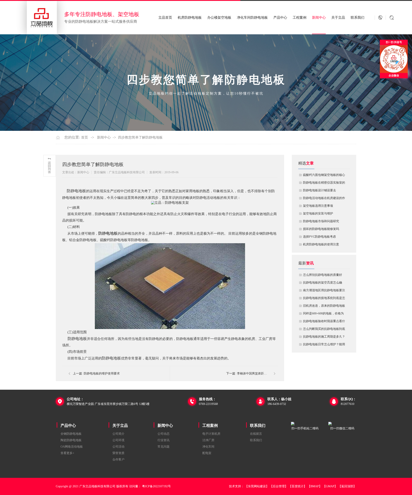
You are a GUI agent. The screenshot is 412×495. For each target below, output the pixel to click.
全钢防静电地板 (71, 433)
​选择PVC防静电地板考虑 (319, 236)
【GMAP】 (330, 486)
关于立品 (338, 17)
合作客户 (118, 459)
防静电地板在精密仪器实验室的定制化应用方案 (324, 184)
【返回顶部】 (347, 486)
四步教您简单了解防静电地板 (140, 137)
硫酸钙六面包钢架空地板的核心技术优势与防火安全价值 (324, 176)
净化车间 (208, 446)
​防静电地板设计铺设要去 (319, 190)
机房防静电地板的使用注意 (321, 244)
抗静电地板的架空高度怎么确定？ (322, 284)
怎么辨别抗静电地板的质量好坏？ (322, 276)
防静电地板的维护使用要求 (102, 373)
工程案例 (299, 17)
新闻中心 (319, 17)
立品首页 (165, 17)
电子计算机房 (211, 433)
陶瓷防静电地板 (71, 440)
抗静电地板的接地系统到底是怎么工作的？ (324, 299)
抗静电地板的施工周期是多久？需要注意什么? (324, 338)
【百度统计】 (298, 486)
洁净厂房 (208, 440)
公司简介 (118, 433)
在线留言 (256, 433)
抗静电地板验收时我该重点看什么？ (324, 322)
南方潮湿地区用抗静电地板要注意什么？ (324, 291)
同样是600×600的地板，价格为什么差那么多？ (323, 314)
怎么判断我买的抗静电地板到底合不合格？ (324, 330)
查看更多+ (67, 453)
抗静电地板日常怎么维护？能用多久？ (324, 345)
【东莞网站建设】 (257, 486)
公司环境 (118, 440)
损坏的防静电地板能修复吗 (321, 229)
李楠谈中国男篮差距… (252, 373)
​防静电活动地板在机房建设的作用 (324, 199)
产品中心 (280, 17)
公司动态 (164, 433)
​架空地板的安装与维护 (318, 213)
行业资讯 (164, 440)
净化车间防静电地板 (252, 17)
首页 (84, 137)
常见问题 (164, 446)
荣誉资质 (118, 453)
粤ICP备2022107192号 (156, 486)
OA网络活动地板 (72, 446)
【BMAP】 (314, 486)
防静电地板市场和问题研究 (321, 221)
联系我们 (357, 17)
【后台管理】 (279, 486)
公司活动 (118, 446)
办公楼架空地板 (219, 17)
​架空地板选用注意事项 (318, 205)
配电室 (206, 453)
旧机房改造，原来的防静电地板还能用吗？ (324, 307)
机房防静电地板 (190, 17)
